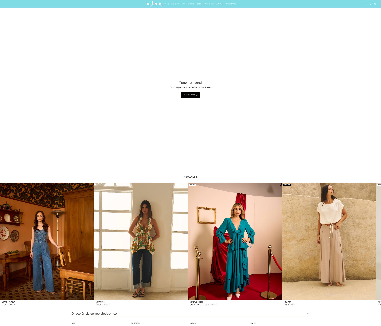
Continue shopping (190, 95)
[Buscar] (366, 4)
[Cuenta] (370, 4)
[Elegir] (91, 297)
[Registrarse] (307, 313)
